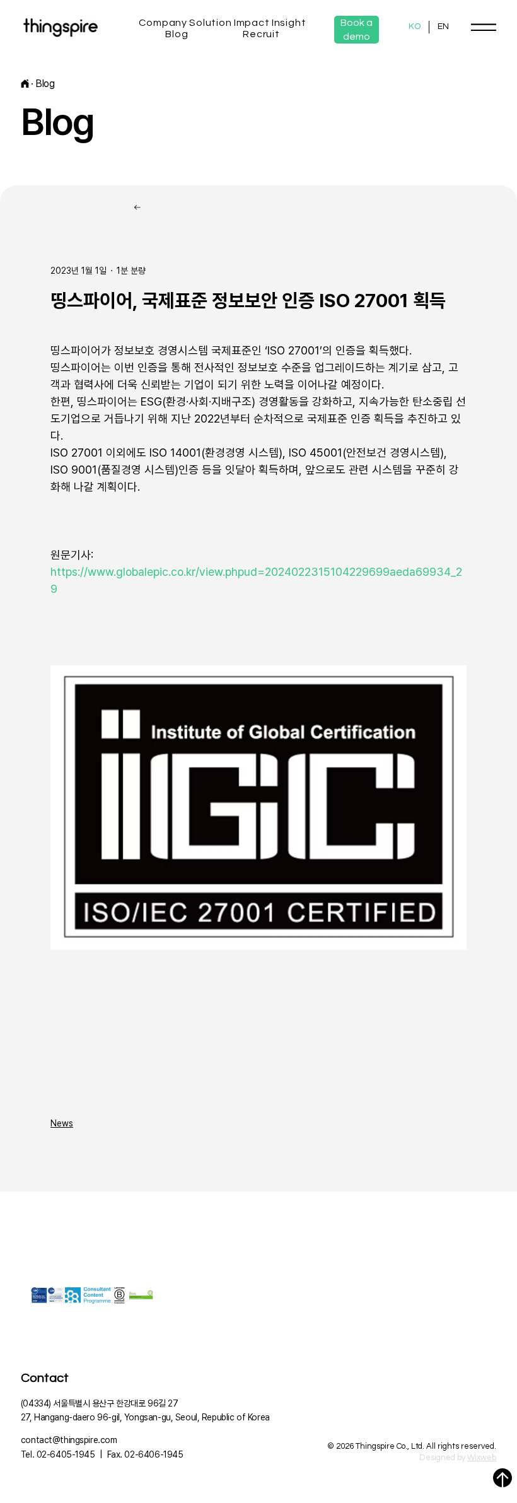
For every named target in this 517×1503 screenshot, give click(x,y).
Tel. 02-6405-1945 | (64, 1454)
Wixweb (481, 1457)
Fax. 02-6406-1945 (145, 1454)
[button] (163, 22)
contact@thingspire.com (69, 1440)
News (61, 1123)
